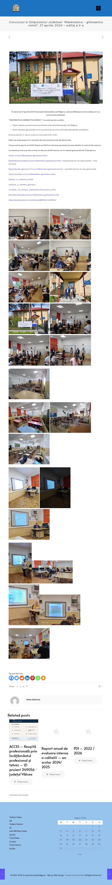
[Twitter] (16, 678)
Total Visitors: (15, 845)
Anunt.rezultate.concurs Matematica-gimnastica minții (32, 174)
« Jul (79, 854)
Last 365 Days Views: (18, 831)
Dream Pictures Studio (75, 875)
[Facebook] (11, 678)
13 (80, 835)
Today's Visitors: (16, 824)
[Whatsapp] (38, 678)
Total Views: (14, 838)
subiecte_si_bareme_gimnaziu (22, 184)
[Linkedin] (27, 678)
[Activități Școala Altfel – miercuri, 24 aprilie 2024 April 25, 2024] (2, 874)
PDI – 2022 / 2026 (84, 750)
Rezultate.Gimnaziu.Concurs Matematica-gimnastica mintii (34, 195)
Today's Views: (15, 817)
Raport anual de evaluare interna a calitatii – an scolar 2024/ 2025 (55, 757)
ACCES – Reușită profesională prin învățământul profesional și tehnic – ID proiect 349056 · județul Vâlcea (23, 760)
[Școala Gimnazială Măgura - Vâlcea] (16, 8)
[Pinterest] (32, 678)
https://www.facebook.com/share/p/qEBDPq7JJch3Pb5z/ (32, 200)
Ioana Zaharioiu (33, 699)
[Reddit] (22, 678)
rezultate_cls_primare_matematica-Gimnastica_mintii (32, 190)
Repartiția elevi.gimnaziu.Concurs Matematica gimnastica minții (36, 169)
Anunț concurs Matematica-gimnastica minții (28, 155)
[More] (43, 678)
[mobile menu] (98, 8)
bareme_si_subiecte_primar (21, 179)
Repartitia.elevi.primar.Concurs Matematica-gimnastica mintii (35, 161)
